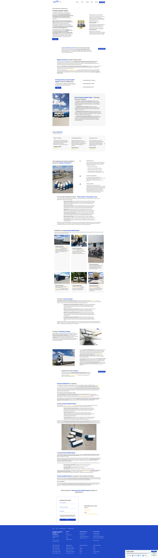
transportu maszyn (93, 300)
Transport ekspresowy (96, 534)
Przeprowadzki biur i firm (83, 533)
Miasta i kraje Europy (56, 545)
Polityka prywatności (69, 539)
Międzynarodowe (69, 545)
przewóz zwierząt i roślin (76, 287)
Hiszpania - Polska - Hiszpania (70, 551)
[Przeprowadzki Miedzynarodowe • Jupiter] (57, 1)
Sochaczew (94, 553)
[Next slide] (104, 143)
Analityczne (135, 555)
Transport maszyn (82, 534)
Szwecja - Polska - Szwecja (56, 553)
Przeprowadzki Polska (97, 545)
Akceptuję (154, 551)
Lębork (94, 548)
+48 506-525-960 (87, 510)
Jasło (80, 553)
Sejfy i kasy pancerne (96, 540)
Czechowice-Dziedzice (96, 551)
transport (99, 268)
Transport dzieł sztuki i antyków (84, 536)
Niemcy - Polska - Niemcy (56, 548)
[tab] (92, 80)
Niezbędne (129, 555)
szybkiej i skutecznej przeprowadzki (69, 405)
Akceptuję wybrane (154, 553)
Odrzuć (154, 555)
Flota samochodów (69, 534)
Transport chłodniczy (96, 533)
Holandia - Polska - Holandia (57, 551)
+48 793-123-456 (87, 509)
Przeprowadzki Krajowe (84, 545)
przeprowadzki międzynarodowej (72, 69)
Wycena (58, 87)
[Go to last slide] (53, 143)
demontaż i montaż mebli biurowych (84, 395)
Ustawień (140, 555)
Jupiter (67, 533)
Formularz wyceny (102, 48)
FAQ (66, 536)
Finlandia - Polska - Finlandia (70, 548)
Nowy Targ (81, 548)
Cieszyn (81, 551)
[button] (92, 80)
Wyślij (67, 519)
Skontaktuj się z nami (85, 471)
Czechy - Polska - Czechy (69, 553)
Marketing (145, 555)
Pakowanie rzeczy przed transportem (98, 536)
